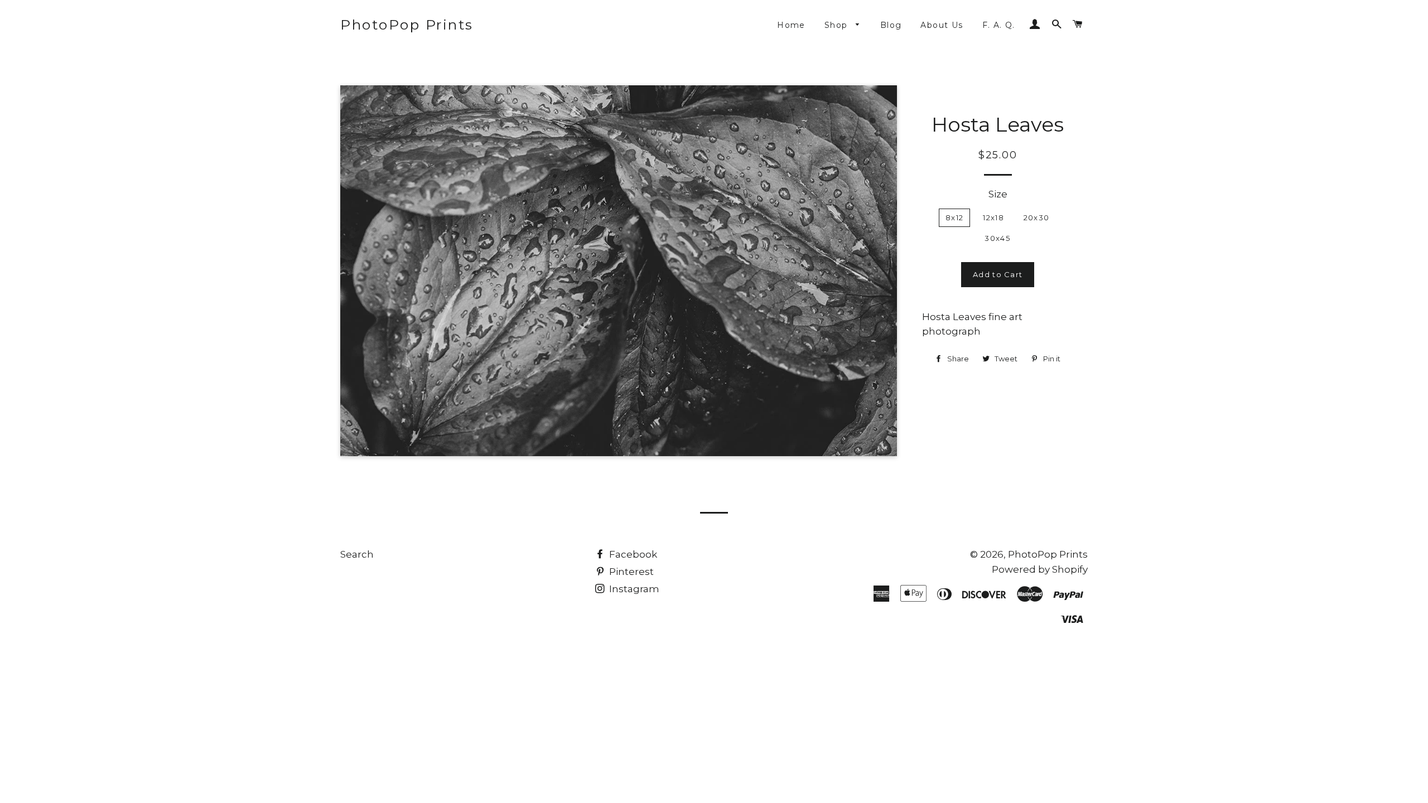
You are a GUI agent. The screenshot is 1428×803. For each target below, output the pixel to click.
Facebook (632, 554)
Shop (837, 25)
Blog (891, 25)
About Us (941, 25)
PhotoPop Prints (407, 24)
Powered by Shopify (1040, 569)
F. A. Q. (998, 25)
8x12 (954, 217)
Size (997, 194)
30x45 (997, 238)
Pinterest (630, 571)
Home (791, 25)
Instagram (633, 588)
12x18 (993, 217)
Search (357, 554)
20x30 (1037, 217)
